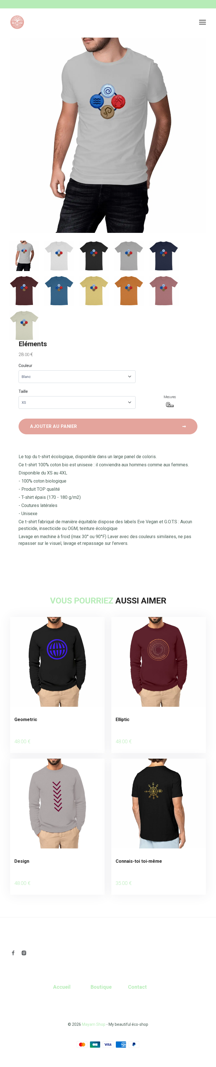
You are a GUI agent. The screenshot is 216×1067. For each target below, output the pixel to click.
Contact (137, 987)
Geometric (25, 719)
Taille (23, 391)
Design (21, 861)
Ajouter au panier (108, 426)
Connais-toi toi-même (139, 861)
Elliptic (122, 719)
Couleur (25, 365)
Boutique (101, 987)
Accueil (62, 987)
